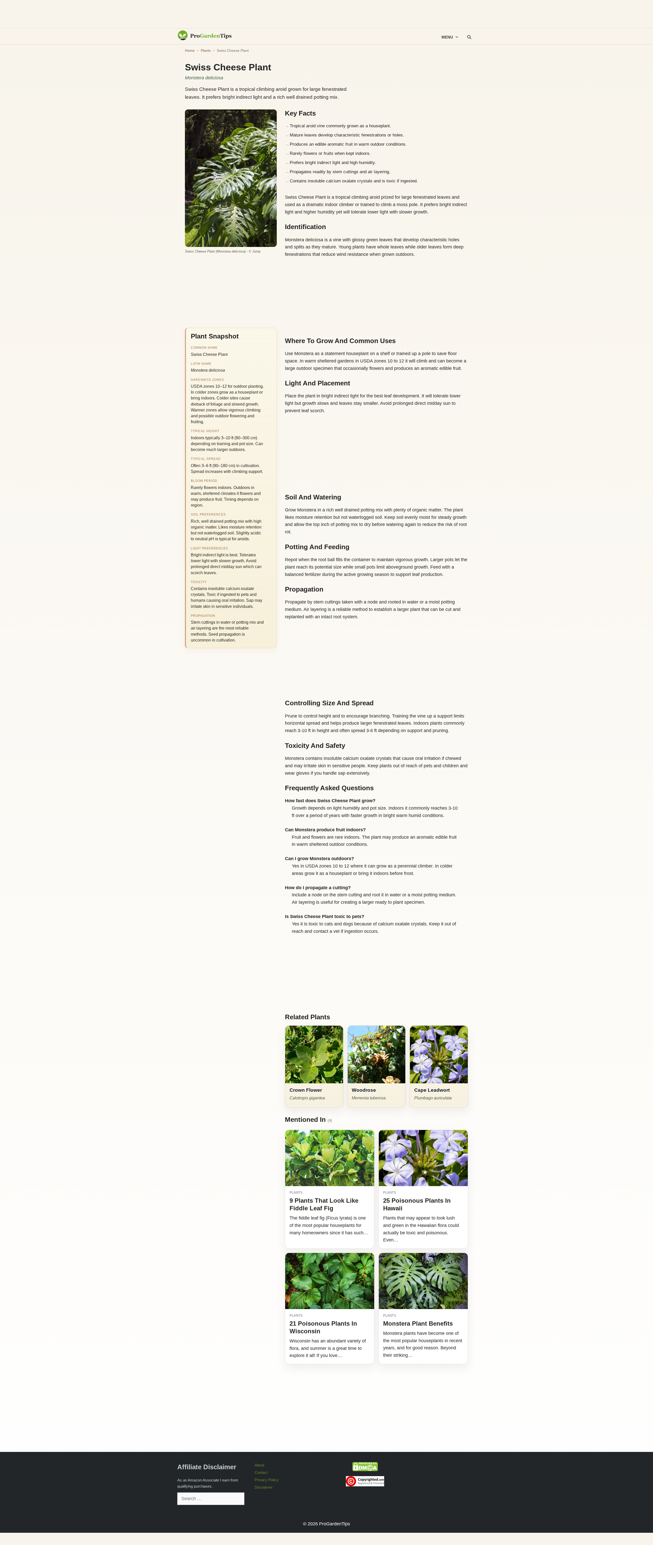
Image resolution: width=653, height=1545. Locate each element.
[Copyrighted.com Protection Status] (365, 1485)
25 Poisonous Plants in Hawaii (417, 1204)
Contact (261, 1472)
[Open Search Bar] (469, 37)
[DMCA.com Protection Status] (365, 1470)
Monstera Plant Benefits (418, 1323)
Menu (447, 37)
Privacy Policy (267, 1480)
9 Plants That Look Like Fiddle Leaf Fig (324, 1204)
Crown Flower (306, 1090)
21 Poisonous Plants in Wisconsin (323, 1327)
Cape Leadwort (432, 1090)
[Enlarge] (270, 115)
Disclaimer (263, 1487)
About (259, 1465)
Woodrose (364, 1090)
